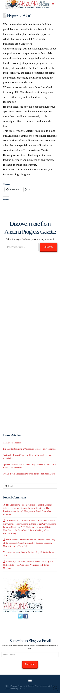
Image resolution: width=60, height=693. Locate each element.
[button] (52, 4)
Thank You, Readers (12, 443)
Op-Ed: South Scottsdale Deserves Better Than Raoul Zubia (29, 474)
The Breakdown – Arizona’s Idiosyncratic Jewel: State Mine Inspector (27, 511)
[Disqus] (30, 298)
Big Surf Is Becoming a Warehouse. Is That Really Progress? (29, 449)
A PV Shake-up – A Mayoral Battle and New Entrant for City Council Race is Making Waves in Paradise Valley (29, 530)
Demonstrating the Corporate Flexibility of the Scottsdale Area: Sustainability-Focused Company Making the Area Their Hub (29, 543)
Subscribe (48, 247)
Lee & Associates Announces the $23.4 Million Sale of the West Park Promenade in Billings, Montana (28, 565)
